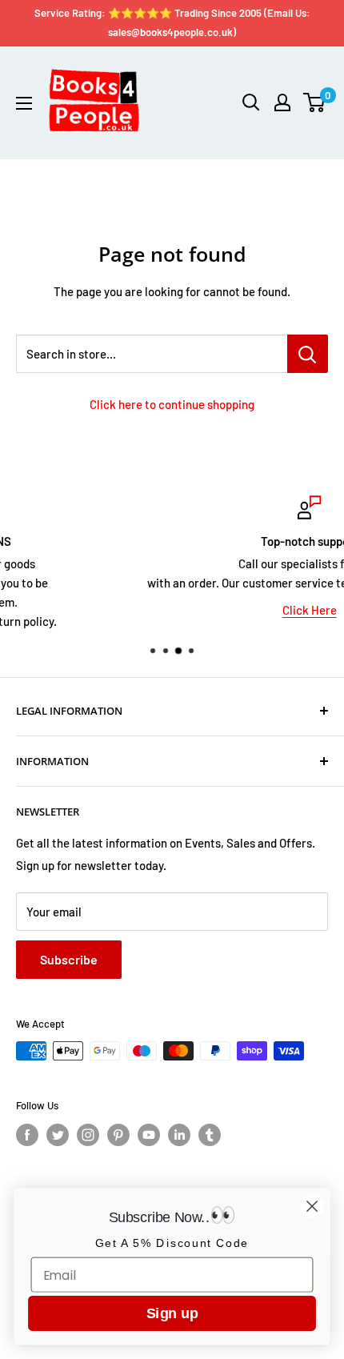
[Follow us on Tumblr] (209, 1135)
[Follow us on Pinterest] (118, 1135)
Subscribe (69, 959)
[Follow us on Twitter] (57, 1135)
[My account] (282, 102)
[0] (315, 102)
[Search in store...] (307, 354)
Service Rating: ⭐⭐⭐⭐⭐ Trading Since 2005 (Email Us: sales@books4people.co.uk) (172, 22)
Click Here (201, 610)
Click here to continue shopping (172, 404)
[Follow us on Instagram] (88, 1135)
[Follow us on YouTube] (149, 1135)
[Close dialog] (312, 1206)
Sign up (172, 1313)
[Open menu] (24, 103)
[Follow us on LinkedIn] (179, 1135)
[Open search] (251, 102)
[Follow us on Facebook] (27, 1135)
